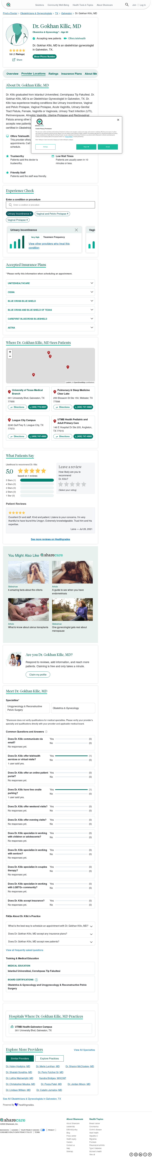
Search (127, 4)
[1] (60, 484)
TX (56, 13)
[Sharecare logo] (31, 1120)
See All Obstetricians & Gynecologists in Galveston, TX (32, 1098)
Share (19, 59)
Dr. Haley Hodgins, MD (18, 1066)
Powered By (8, 1104)
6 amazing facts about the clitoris (25, 590)
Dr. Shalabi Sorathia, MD (19, 1072)
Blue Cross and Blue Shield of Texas (30, 309)
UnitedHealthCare (19, 283)
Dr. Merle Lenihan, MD (48, 1066)
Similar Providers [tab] (20, 1058)
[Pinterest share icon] (149, 1155)
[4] (78, 484)
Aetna (11, 327)
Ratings (53, 74)
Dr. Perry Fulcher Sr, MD (50, 1072)
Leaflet (68, 382)
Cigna (11, 292)
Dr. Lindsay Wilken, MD (18, 1090)
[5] (84, 484)
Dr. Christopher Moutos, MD (20, 1084)
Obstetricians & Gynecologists (36, 13)
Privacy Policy (69, 136)
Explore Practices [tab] (49, 1058)
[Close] (118, 120)
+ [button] (10, 352)
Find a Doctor (10, 13)
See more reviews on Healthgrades (50, 539)
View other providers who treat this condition (49, 245)
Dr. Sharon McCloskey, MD (80, 1066)
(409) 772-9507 (39, 406)
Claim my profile (37, 674)
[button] (46, 731)
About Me (91, 74)
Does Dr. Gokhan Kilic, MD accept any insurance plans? (37, 933)
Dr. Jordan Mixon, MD (79, 1084)
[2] (66, 484)
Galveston (66, 13)
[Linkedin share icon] (140, 1155)
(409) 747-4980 (84, 406)
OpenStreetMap (79, 382)
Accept (108, 147)
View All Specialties (84, 1050)
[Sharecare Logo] (8, 4)
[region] (76, 135)
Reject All (86, 147)
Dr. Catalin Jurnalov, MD (49, 1090)
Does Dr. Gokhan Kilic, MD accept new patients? (33, 941)
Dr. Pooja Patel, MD (51, 1084)
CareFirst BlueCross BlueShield (27, 318)
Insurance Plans (71, 74)
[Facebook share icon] (131, 1155)
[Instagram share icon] (136, 1155)
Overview (12, 74)
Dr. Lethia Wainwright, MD (19, 1078)
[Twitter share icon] (145, 1155)
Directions (18, 407)
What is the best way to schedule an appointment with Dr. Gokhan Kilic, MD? (48, 925)
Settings (45, 147)
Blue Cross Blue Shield (22, 300)
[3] (72, 484)
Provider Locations (33, 73)
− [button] (10, 356)
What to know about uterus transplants (28, 627)
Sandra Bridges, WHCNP (52, 1078)
